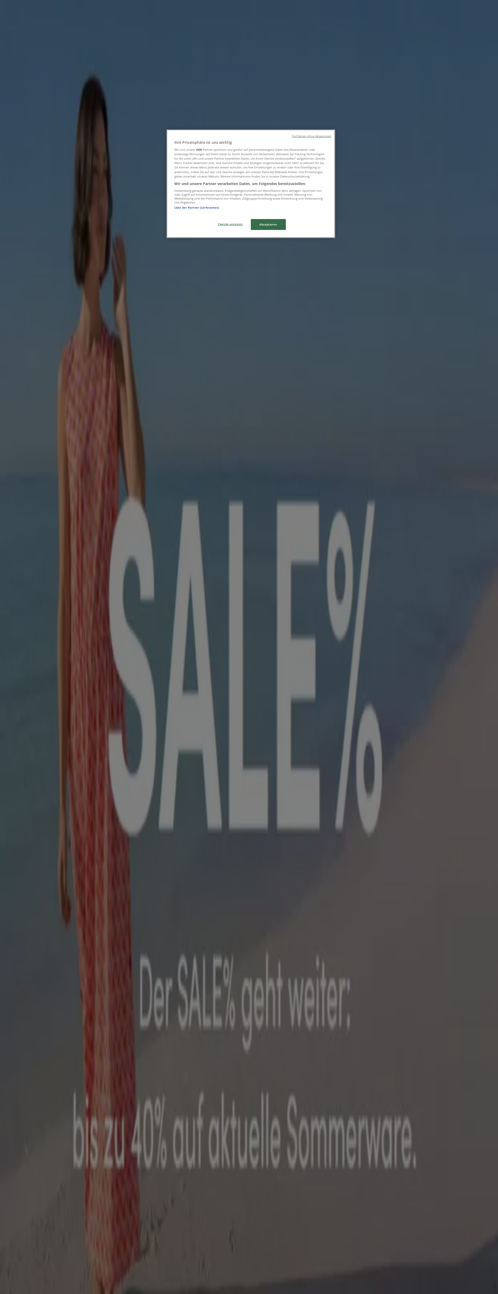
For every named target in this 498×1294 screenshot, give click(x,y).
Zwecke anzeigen (230, 224)
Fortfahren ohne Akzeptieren (311, 136)
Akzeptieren (268, 224)
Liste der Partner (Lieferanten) (196, 207)
